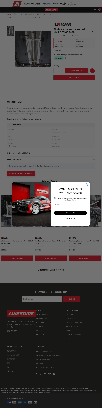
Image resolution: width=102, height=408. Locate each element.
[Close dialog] (87, 184)
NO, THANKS (70, 219)
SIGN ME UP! (70, 213)
